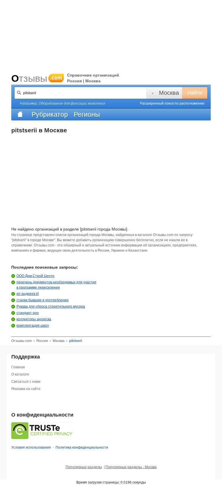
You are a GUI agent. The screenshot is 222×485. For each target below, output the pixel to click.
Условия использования (31, 447)
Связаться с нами (25, 382)
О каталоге (20, 374)
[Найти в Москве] (19, 92)
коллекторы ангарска (33, 319)
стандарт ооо (27, 313)
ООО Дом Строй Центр (35, 276)
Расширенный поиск (172, 103)
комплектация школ (32, 326)
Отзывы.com (21, 341)
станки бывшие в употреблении (42, 300)
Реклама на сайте (25, 389)
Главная (18, 367)
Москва (169, 93)
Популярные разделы (84, 467)
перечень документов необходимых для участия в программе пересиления (56, 284)
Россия (42, 341)
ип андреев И (27, 294)
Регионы (87, 114)
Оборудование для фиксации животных (72, 103)
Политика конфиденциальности (82, 447)
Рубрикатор (50, 114)
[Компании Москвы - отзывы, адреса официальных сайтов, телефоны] (20, 114)
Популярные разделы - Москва (131, 467)
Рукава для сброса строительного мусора (50, 306)
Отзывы (36, 78)
